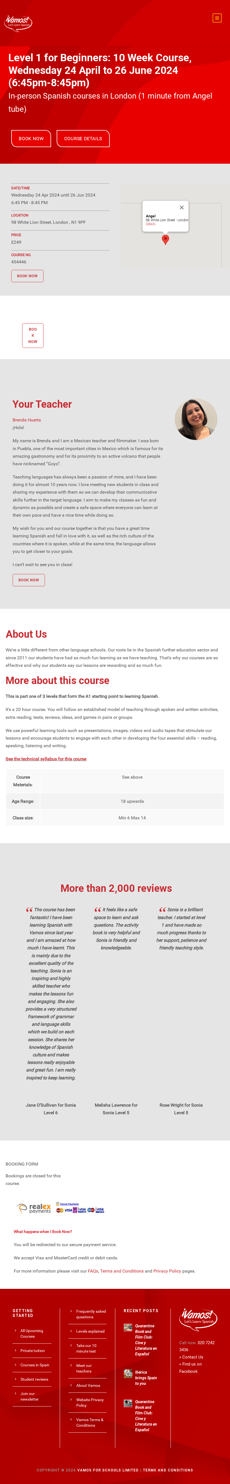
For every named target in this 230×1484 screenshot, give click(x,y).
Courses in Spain (34, 1365)
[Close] (181, 207)
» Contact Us (191, 1357)
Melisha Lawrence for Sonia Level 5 (116, 1108)
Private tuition (32, 1350)
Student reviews (34, 1379)
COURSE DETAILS (83, 138)
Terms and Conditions (122, 1271)
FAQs (93, 1271)
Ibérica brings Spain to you (146, 1378)
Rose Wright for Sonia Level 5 (181, 1108)
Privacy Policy (167, 1271)
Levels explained (90, 1331)
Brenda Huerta (27, 420)
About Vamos (88, 1385)
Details (151, 224)
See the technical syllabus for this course (46, 759)
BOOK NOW (31, 138)
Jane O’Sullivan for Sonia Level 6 (51, 1108)
